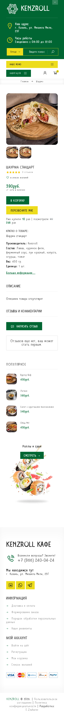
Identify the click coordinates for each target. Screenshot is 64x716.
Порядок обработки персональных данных (31, 620)
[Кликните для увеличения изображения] (32, 119)
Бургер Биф (25, 375)
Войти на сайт (19, 646)
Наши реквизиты (21, 628)
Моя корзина (19, 658)
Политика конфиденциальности (28, 704)
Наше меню (16, 64)
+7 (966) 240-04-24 (36, 560)
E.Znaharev (32, 710)
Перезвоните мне (22, 211)
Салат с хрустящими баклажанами (37, 407)
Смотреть (30, 456)
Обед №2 (25, 423)
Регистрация (18, 652)
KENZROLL (34, 8)
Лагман (23, 391)
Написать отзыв (26, 326)
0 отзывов (27, 172)
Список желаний (21, 665)
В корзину (18, 201)
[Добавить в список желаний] (32, 177)
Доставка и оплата (22, 606)
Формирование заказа (24, 612)
